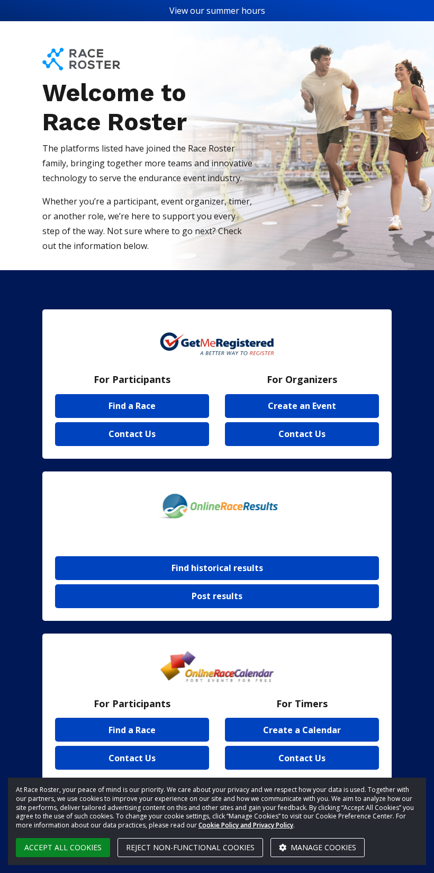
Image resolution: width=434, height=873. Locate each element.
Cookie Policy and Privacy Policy (245, 825)
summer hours (235, 10)
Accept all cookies (63, 847)
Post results (217, 596)
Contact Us (132, 434)
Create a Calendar (302, 730)
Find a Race (132, 406)
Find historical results (217, 568)
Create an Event (302, 406)
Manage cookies (322, 847)
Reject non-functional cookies (190, 847)
